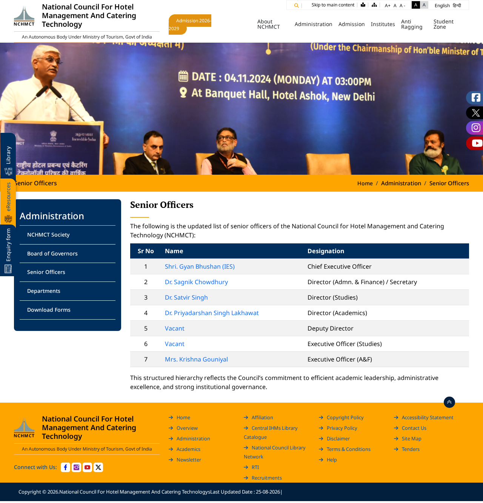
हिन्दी (457, 5)
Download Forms (49, 309)
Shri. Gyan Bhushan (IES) (200, 266)
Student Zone (444, 24)
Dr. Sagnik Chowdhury (196, 282)
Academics (188, 449)
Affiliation (262, 417)
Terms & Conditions (349, 449)
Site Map (411, 438)
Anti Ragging (412, 24)
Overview (187, 428)
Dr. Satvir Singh (186, 297)
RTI (255, 467)
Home (243, 24)
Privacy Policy (342, 428)
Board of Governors (52, 253)
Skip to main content (333, 5)
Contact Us (414, 428)
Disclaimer (338, 438)
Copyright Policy (345, 417)
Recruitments (267, 477)
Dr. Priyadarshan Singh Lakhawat (212, 313)
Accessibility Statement (428, 417)
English (442, 5)
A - (402, 5)
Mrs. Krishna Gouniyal (196, 359)
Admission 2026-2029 (190, 24)
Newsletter (189, 459)
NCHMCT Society (48, 234)
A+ (388, 5)
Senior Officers (46, 271)
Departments (43, 290)
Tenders (411, 449)
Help (332, 459)
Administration (193, 438)
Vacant (175, 328)
